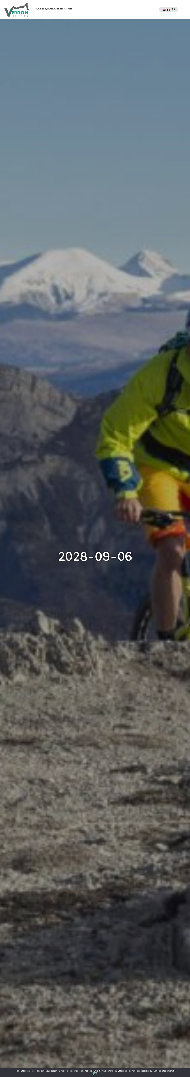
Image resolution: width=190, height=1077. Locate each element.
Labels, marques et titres (54, 8)
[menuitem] (164, 10)
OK (95, 1074)
